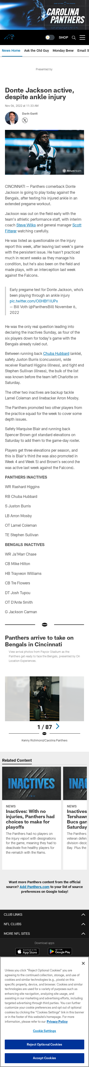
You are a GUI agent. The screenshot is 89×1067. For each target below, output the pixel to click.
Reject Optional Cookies (44, 1044)
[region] (44, 1012)
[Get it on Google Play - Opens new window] (60, 954)
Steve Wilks (26, 225)
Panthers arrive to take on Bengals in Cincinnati (39, 641)
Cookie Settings (44, 1031)
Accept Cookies (44, 1058)
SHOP (63, 37)
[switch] (50, 37)
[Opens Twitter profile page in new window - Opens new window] (25, 120)
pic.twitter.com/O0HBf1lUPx (34, 301)
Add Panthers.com (34, 887)
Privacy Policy (57, 1021)
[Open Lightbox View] (44, 709)
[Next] (57, 726)
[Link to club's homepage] (9, 35)
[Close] (83, 963)
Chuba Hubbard (56, 353)
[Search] (74, 37)
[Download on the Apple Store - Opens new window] (27, 952)
